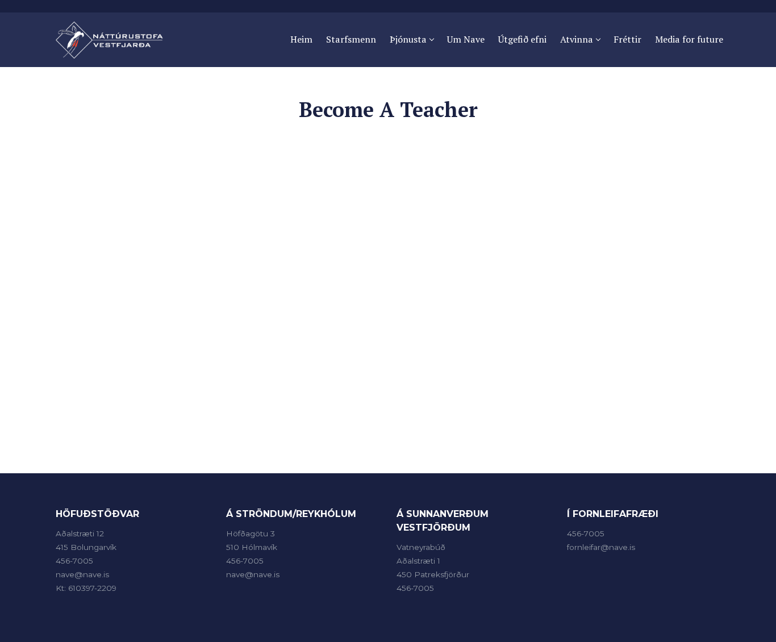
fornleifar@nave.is (601, 547)
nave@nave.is (82, 574)
